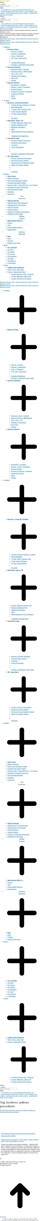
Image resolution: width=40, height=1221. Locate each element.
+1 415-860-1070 (6, 9)
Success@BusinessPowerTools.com (23, 9)
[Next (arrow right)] (2, 1220)
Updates (25, 1139)
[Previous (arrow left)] (0, 1220)
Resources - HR (17, 1139)
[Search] (18, 6)
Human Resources (6, 1139)
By (9, 1141)
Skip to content (4, 1)
